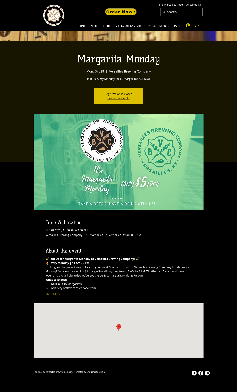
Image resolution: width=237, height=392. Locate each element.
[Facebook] (200, 373)
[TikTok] (194, 373)
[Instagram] (207, 373)
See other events (119, 98)
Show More (52, 294)
